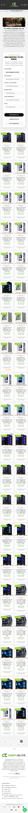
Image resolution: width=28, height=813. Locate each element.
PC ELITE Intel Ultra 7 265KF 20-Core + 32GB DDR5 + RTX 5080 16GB (21, 179)
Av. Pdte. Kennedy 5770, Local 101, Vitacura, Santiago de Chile (13, 795)
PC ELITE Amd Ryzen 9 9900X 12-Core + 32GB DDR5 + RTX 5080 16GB (7, 149)
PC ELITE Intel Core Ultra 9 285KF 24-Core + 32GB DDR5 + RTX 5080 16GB (21, 511)
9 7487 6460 (7, 791)
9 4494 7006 (7, 789)
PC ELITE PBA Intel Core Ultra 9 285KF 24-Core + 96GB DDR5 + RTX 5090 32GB (7, 633)
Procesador (7, 75)
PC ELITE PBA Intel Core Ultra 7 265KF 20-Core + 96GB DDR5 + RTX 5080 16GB (21, 633)
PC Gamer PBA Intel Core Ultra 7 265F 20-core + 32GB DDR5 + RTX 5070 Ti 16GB (7, 451)
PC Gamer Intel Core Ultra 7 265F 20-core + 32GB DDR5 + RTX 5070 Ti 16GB (7, 421)
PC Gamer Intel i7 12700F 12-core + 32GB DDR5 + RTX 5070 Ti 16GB (21, 299)
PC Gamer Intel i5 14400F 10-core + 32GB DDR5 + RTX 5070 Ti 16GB (21, 329)
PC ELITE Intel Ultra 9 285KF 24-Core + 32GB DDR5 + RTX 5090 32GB (21, 209)
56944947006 (7, 793)
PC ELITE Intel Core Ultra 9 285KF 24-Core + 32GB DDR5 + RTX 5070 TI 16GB (21, 481)
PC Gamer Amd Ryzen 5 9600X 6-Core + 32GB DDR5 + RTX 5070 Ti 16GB (21, 571)
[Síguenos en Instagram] (15, 773)
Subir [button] (14, 748)
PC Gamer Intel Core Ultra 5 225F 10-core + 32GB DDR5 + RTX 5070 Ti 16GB (21, 391)
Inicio (6, 10)
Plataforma (7, 68)
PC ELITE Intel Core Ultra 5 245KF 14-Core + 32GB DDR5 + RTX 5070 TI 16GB (7, 481)
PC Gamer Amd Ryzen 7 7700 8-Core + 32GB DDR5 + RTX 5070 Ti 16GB (21, 541)
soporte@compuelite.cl (10, 787)
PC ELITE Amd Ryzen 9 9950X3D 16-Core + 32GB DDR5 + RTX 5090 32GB (21, 269)
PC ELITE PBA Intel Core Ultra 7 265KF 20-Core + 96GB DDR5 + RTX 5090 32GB (21, 602)
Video (5, 103)
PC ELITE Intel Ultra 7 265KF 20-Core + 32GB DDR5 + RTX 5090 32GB (7, 209)
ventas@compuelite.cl (10, 785)
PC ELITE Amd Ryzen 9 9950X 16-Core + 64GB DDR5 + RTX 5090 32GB (21, 725)
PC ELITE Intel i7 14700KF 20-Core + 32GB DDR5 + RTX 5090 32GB (21, 359)
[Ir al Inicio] (14, 5)
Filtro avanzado (14, 123)
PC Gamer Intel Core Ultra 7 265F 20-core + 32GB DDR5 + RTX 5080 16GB (21, 421)
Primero (5, 741)
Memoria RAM (8, 89)
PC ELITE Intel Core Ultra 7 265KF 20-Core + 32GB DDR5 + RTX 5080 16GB (7, 511)
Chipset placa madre (10, 82)
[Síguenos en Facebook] (17, 773)
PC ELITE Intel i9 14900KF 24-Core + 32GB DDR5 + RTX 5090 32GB (7, 391)
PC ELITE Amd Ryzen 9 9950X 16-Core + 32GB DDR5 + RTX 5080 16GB (21, 149)
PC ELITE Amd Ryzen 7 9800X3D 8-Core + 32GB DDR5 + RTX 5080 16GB (7, 725)
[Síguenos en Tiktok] (19, 773)
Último (18, 744)
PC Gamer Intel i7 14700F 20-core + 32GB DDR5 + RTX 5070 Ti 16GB (7, 359)
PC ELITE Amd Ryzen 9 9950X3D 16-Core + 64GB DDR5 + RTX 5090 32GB (7, 299)
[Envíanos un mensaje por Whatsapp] (25, 810)
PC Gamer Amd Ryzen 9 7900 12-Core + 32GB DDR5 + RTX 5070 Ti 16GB (7, 571)
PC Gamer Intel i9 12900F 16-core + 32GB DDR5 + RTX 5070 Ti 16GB (7, 329)
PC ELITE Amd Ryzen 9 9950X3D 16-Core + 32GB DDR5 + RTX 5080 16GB (7, 179)
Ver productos (14, 114)
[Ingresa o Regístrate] (22, 5)
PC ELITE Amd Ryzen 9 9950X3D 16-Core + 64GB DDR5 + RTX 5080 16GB (7, 541)
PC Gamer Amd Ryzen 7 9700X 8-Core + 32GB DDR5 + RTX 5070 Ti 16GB (7, 601)
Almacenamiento (9, 96)
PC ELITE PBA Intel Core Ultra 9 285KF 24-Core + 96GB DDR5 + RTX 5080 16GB (21, 664)
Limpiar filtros (14, 119)
